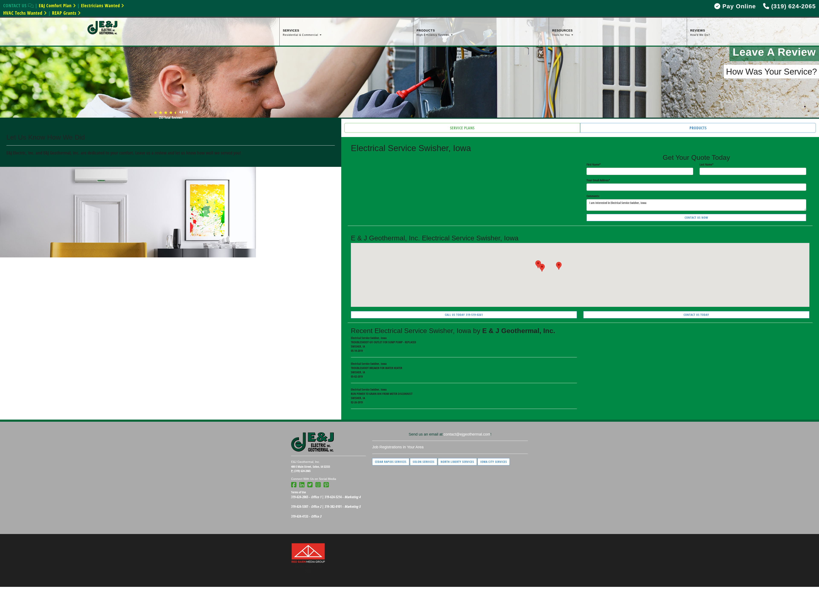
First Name (594, 164)
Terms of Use (298, 492)
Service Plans (462, 127)
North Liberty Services (457, 462)
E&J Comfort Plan (56, 6)
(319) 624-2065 (792, 6)
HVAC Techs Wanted (23, 13)
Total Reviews (170, 117)
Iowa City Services (493, 462)
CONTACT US (15, 6)
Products (698, 127)
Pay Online (738, 6)
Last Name (707, 164)
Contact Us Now (696, 217)
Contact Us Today (696, 315)
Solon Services (423, 462)
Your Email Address (598, 180)
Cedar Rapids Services (391, 462)
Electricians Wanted (101, 6)
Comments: (593, 196)
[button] (559, 266)
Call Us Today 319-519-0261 (464, 315)
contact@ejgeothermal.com (467, 434)
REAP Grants (65, 13)
